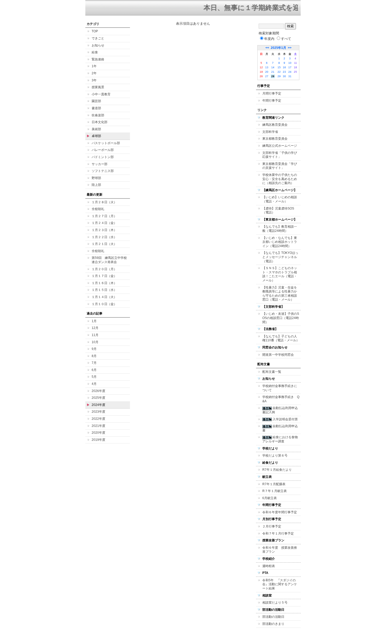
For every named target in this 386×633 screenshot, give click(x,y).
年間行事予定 (271, 100)
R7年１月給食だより (277, 470)
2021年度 (98, 426)
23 (284, 71)
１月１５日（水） (104, 290)
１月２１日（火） (104, 244)
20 (266, 71)
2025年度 (98, 398)
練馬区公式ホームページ (279, 146)
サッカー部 (99, 164)
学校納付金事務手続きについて (279, 388)
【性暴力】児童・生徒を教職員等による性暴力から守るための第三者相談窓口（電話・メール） (279, 294)
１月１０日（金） (104, 304)
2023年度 (98, 412)
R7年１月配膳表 (273, 484)
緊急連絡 (98, 59)
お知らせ (98, 45)
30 (284, 76)
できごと (98, 38)
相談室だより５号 (275, 602)
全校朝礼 (98, 209)
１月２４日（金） (104, 223)
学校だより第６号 (275, 455)
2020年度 (98, 433)
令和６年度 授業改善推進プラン (279, 550)
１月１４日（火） (104, 297)
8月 (94, 356)
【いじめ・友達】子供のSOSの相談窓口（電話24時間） (280, 318)
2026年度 (98, 391)
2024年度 (98, 405)
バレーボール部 (103, 150)
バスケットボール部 (106, 143)
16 (284, 67)
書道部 (96, 108)
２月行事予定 (271, 526)
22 (279, 71)
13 (266, 67)
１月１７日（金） (104, 276)
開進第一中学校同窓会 (278, 355)
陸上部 (96, 185)
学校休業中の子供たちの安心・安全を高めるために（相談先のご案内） (279, 179)
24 (289, 71)
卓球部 (96, 136)
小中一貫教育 (101, 94)
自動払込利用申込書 (280, 428)
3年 (94, 80)
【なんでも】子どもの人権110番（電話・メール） (280, 338)
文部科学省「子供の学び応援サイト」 (279, 155)
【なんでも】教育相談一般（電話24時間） (279, 229)
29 (279, 76)
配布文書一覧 (271, 372)
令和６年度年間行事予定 (279, 512)
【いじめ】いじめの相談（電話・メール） (279, 199)
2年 (94, 73)
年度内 (269, 39)
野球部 (96, 178)
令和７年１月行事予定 (278, 533)
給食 (95, 52)
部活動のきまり (273, 624)
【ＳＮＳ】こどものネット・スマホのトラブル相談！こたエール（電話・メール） (279, 274)
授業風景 (98, 87)
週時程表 (268, 566)
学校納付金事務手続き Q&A (280, 399)
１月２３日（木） (104, 230)
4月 (94, 384)
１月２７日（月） (104, 216)
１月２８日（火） (104, 202)
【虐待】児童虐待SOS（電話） (278, 211)
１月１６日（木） (104, 283)
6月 (94, 370)
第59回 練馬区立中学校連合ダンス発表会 (109, 260)
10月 (95, 342)
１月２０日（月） (104, 269)
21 (272, 71)
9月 (94, 349)
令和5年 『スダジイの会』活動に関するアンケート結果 (279, 584)
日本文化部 (99, 122)
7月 (94, 363)
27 (266, 76)
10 (289, 62)
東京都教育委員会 (275, 138)
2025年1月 (278, 48)
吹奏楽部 (98, 115)
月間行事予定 (271, 93)
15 (279, 67)
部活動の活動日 (273, 617)
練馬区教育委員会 (275, 125)
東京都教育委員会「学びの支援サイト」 (279, 166)
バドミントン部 (103, 157)
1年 (94, 66)
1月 (94, 321)
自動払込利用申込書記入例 (280, 410)
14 (272, 67)
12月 (95, 328)
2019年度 (98, 440)
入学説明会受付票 (285, 419)
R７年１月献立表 (274, 491)
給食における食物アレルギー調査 (280, 439)
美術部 (96, 129)
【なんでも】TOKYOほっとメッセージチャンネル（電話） (280, 257)
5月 (94, 377)
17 (289, 67)
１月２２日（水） (104, 237)
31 (289, 76)
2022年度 (98, 419)
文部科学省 (270, 132)
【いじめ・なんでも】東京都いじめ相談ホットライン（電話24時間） (279, 242)
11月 (95, 335)
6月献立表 (269, 498)
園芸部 (96, 101)
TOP (95, 31)
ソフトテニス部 (103, 171)
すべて (286, 39)
